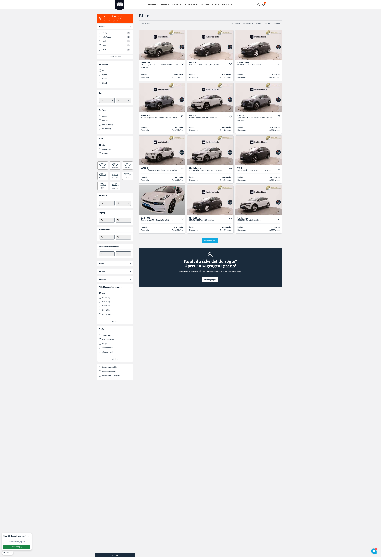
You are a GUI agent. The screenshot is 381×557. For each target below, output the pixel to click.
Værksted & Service (191, 4)
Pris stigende (235, 23)
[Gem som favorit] (182, 64)
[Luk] (28, 536)
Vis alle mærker (115, 57)
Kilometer (276, 23)
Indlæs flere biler (210, 241)
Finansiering (176, 4)
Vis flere (115, 321)
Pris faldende (248, 23)
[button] (258, 4)
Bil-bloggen (205, 4)
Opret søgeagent (210, 280)
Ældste (267, 23)
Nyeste (258, 23)
